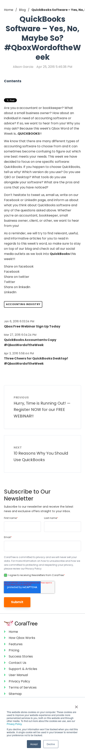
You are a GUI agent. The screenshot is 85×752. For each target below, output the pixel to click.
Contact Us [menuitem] (17, 662)
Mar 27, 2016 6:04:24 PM (20, 335)
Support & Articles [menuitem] (23, 669)
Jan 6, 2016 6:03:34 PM (19, 321)
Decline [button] (51, 744)
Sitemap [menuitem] (15, 693)
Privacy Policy (14, 724)
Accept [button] (34, 744)
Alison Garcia (23, 66)
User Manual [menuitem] (18, 675)
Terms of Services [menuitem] (23, 687)
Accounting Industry (23, 304)
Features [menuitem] (16, 644)
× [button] (76, 705)
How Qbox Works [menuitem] (22, 638)
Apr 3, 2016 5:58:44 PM (19, 353)
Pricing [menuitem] (14, 650)
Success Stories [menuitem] (21, 656)
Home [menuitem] (13, 631)
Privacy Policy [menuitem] (19, 681)
